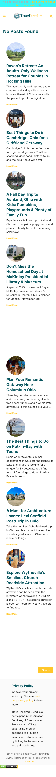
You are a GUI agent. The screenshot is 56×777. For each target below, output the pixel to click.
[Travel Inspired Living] (28, 16)
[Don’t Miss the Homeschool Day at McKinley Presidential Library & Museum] (15, 252)
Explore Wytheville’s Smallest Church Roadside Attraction (25, 577)
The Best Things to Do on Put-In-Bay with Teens (27, 446)
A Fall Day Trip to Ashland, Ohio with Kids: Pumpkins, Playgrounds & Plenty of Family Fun (29, 204)
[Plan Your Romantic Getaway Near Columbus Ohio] (15, 365)
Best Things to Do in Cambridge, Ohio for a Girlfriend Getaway (27, 137)
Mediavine (28, 761)
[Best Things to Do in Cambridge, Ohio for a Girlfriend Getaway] (15, 118)
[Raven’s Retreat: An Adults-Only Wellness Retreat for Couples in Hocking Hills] (15, 51)
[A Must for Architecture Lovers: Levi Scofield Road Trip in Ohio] (15, 496)
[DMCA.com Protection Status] (9, 767)
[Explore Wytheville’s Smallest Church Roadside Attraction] (15, 558)
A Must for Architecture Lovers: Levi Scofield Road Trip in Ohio (28, 515)
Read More (12, 104)
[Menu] (4, 16)
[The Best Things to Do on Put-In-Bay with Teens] (15, 427)
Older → (46, 670)
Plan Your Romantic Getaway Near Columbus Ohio (24, 384)
